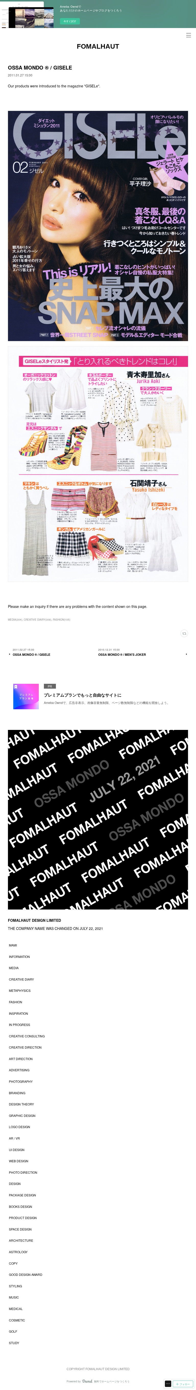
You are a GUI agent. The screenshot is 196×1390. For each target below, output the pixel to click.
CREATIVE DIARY (21, 979)
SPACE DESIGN (20, 1229)
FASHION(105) (61, 619)
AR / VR (14, 1138)
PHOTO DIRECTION (23, 1172)
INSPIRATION (18, 1013)
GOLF (13, 1331)
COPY (13, 1263)
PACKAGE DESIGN (22, 1195)
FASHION (15, 1002)
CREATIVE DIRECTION (25, 1047)
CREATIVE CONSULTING (27, 1036)
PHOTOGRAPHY (21, 1081)
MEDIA (14, 968)
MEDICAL (16, 1308)
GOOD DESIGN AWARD (25, 1274)
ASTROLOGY (18, 1252)
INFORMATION (19, 956)
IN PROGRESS (19, 1024)
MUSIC (14, 1297)
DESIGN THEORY (21, 1104)
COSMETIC (17, 1320)
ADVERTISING (19, 1070)
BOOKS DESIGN (20, 1206)
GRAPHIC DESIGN (22, 1115)
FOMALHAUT (98, 46)
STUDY (14, 1343)
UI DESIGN (16, 1149)
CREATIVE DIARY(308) (37, 619)
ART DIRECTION (21, 1059)
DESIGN (15, 1183)
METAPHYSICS (20, 990)
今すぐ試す (70, 21)
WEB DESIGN (18, 1161)
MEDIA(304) (15, 619)
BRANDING (17, 1093)
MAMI (13, 945)
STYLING (15, 1286)
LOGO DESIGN (19, 1127)
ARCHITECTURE (21, 1240)
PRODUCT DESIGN (23, 1217)
